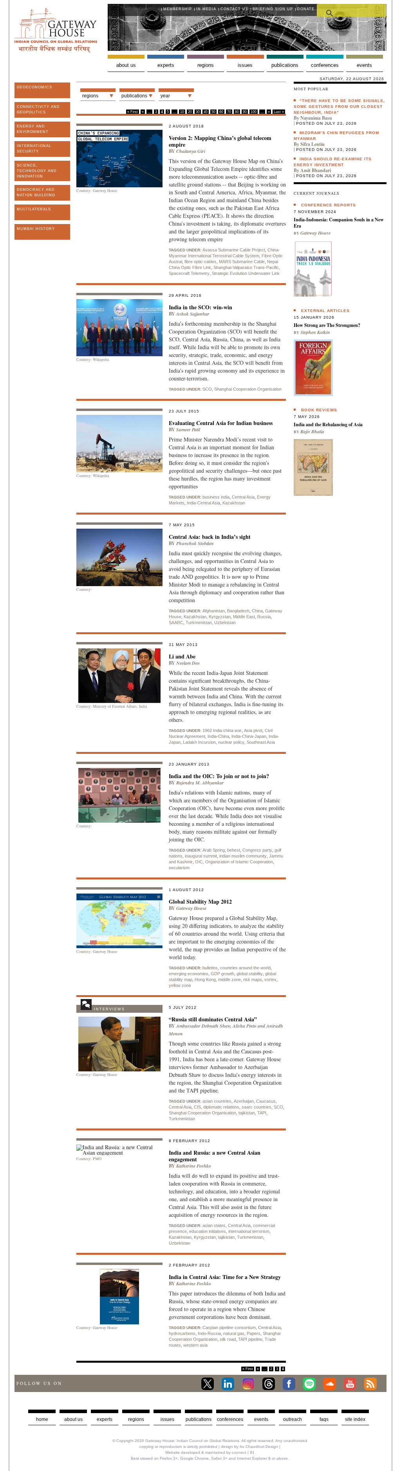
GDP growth (222, 973)
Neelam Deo (188, 663)
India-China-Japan (248, 736)
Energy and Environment (33, 129)
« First (132, 112)
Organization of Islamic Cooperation (239, 861)
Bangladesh (238, 610)
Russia (264, 616)
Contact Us (234, 9)
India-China (218, 736)
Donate (305, 9)
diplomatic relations (221, 1107)
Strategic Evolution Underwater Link (246, 273)
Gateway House (191, 908)
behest (233, 850)
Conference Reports (328, 205)
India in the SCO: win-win (200, 307)
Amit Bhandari (315, 170)
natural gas (233, 1333)
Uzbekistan (225, 622)
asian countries (216, 1101)
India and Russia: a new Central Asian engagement (214, 1155)
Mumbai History (36, 229)
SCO (207, 389)
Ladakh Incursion (199, 742)
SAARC (176, 622)
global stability (250, 973)
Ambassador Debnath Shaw (203, 1026)
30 (198, 112)
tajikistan (246, 1112)
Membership (177, 9)
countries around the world (245, 967)
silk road (228, 1339)
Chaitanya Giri (190, 151)
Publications (284, 65)
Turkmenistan (199, 622)
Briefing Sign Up (273, 9)
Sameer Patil (188, 429)
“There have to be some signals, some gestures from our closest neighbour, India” (339, 107)
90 (245, 112)
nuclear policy (231, 742)
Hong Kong (205, 979)
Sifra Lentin (312, 144)
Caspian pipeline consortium (229, 1327)
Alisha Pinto (244, 1026)
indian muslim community (243, 856)
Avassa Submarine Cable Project (233, 250)
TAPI (261, 1112)
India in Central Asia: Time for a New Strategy (225, 1277)
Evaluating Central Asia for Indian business (221, 423)
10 (182, 112)
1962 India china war (222, 730)
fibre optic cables (200, 261)
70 (229, 112)
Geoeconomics (34, 87)
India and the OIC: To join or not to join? (219, 776)
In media (206, 9)
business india (215, 497)
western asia (195, 1345)
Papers (253, 1333)
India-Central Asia (203, 502)
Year (165, 96)
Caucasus (266, 1101)
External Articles (325, 311)
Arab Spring (213, 850)
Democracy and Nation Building (36, 192)
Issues (245, 65)
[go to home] (55, 50)
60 (221, 112)
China (257, 610)
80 (237, 112)
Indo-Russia (209, 1333)
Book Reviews (319, 410)
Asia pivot (253, 730)
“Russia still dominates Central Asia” (213, 1019)
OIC (199, 861)
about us (73, 1419)
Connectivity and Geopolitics (38, 109)
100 (253, 112)
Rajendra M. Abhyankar (200, 782)
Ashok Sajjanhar (193, 313)
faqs (324, 1419)
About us (126, 65)
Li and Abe (182, 656)
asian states (214, 1225)
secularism (179, 867)
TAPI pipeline (250, 1339)
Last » (279, 112)
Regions (205, 65)
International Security (34, 148)
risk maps (252, 979)
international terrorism (248, 1231)
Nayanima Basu (316, 118)
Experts (165, 65)
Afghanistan (213, 610)
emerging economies (188, 973)
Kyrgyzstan (220, 616)
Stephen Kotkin (315, 332)
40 (206, 112)
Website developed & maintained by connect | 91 (210, 1452)
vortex (270, 979)
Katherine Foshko (193, 1165)
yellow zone (180, 985)
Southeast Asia (261, 742)
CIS (197, 1107)
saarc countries (256, 1107)
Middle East (244, 616)
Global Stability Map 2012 (200, 901)
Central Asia (243, 497)
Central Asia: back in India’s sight (210, 536)
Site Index (355, 1419)
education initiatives (207, 1231)
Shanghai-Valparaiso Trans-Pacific (246, 267)
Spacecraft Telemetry (189, 273)
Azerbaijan (244, 1101)
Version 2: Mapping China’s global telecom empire (220, 141)
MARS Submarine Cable (242, 261)
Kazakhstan (233, 502)
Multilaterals (34, 209)
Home (42, 1419)
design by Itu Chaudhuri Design (249, 1446)
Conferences (325, 65)
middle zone (229, 979)
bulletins (210, 967)
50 (213, 112)
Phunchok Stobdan (195, 543)
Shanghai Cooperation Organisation (248, 389)
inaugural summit (201, 856)
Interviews (109, 1009)
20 (190, 112)
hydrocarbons (182, 1333)
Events (364, 65)
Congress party (257, 850)
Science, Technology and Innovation (37, 170)
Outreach (292, 1419)
